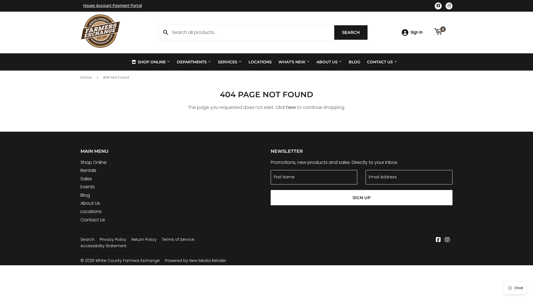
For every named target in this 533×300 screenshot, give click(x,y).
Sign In (417, 32)
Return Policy (144, 239)
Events (88, 187)
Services (228, 62)
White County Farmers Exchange (127, 260)
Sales (86, 179)
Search (355, 32)
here (291, 107)
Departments (192, 62)
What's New (292, 62)
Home (86, 77)
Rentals (88, 170)
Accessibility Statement (104, 246)
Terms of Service (178, 239)
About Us (327, 62)
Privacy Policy (113, 239)
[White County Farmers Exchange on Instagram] (447, 240)
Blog (354, 62)
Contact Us (380, 62)
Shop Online (152, 62)
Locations (260, 62)
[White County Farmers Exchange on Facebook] (438, 240)
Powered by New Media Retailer (195, 260)
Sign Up (362, 197)
